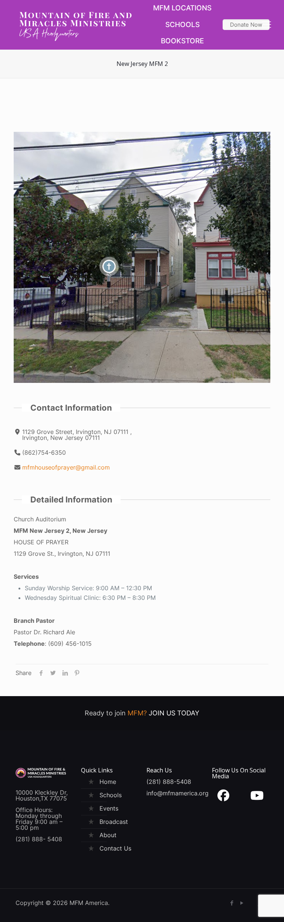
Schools (110, 795)
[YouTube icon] (242, 902)
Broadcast (113, 821)
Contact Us (115, 848)
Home (107, 781)
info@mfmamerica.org (177, 793)
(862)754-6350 (44, 452)
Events (108, 808)
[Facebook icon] (232, 902)
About (107, 835)
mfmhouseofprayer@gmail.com (66, 467)
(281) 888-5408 (168, 781)
